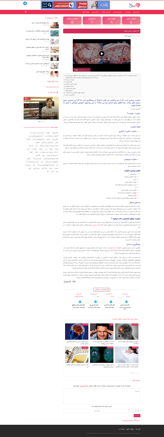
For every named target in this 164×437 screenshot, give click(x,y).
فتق (43, 155)
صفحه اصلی (136, 12)
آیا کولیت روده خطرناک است (51, 136)
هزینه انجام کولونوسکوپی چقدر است (45, 165)
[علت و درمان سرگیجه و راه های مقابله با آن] (76, 355)
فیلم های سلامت (117, 12)
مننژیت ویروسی (70, 86)
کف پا (52, 171)
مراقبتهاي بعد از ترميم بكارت (51, 162)
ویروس (56, 168)
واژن (34, 165)
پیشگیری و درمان (70, 95)
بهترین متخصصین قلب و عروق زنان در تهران (37, 39)
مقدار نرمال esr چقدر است (32, 162)
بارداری (48, 139)
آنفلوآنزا (119, 248)
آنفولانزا (48, 133)
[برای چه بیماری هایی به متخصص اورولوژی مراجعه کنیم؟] (54, 58)
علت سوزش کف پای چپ (52, 155)
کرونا (57, 171)
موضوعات (128, 12)
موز (57, 165)
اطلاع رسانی (55, 139)
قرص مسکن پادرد (37, 159)
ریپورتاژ (51, 149)
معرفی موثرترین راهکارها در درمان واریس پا (37, 31)
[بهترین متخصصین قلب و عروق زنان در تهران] (54, 41)
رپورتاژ (56, 149)
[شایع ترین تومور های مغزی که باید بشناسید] (126, 331)
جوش (56, 142)
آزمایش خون (97, 225)
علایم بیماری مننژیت (71, 89)
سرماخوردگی (111, 248)
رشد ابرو (31, 146)
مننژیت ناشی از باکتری (71, 84)
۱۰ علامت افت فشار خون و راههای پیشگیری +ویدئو (37, 48)
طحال (36, 152)
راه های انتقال (69, 91)
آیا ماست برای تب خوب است (37, 133)
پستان (50, 168)
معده (42, 162)
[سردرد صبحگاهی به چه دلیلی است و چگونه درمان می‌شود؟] (101, 331)
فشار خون (38, 155)
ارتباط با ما (122, 429)
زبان (46, 149)
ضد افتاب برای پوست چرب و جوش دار (49, 152)
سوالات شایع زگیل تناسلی (42, 72)
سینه (28, 149)
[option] (125, 301)
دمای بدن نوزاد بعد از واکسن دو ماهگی (49, 146)
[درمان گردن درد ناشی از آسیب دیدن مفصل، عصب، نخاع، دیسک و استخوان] (126, 355)
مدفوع (29, 159)
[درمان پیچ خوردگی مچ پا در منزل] (54, 25)
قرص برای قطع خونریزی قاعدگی (51, 159)
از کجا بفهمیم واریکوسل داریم (36, 136)
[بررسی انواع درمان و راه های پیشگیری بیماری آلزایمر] (76, 331)
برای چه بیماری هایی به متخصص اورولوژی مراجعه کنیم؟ (37, 56)
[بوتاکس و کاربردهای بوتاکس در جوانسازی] (41, 108)
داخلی (111, 324)
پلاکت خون (44, 168)
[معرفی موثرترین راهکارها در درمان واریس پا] (54, 33)
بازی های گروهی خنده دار (38, 139)
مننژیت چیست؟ (70, 80)
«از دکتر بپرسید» (84, 386)
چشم (29, 168)
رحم (36, 146)
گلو (47, 171)
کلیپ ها (138, 429)
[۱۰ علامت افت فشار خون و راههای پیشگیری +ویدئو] (54, 50)
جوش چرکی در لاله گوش (47, 142)
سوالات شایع (86, 12)
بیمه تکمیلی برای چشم (52, 87)
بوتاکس (28, 139)
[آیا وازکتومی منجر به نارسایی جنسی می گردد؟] (54, 66)
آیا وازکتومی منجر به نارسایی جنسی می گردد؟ (37, 63)
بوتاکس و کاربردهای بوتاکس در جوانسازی (41, 115)
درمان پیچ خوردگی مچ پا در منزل (40, 23)
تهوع (135, 195)
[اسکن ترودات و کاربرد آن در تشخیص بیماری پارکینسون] (101, 355)
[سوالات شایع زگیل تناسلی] (54, 74)
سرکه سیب (34, 149)
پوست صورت (36, 168)
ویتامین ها (27, 165)
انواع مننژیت (69, 82)
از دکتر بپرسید (95, 12)
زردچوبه (41, 149)
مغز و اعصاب (135, 324)
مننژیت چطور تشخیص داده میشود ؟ (75, 93)
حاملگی (37, 142)
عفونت (31, 152)
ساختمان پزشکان (106, 12)
